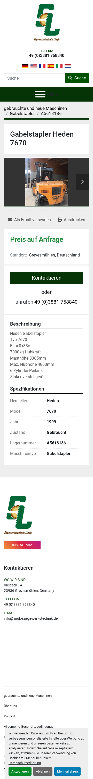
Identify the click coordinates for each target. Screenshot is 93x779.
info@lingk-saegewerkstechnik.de (31, 618)
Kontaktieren (46, 278)
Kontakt (9, 716)
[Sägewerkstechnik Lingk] (18, 515)
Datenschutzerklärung (25, 763)
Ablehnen (43, 771)
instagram (22, 545)
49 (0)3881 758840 (46, 55)
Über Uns (10, 706)
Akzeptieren (20, 771)
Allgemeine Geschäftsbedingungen (29, 726)
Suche (80, 78)
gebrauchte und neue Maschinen (28, 696)
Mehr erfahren (67, 771)
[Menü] (40, 94)
